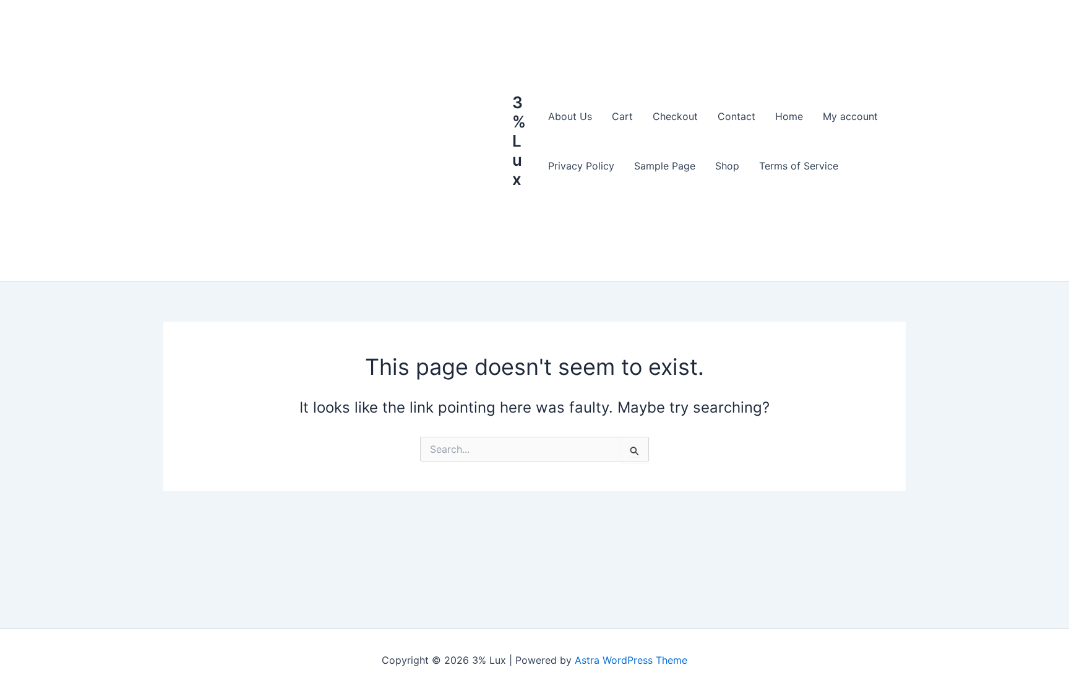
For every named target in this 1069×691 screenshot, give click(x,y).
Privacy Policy (581, 166)
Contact (736, 116)
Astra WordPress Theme (631, 660)
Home (789, 116)
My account (850, 116)
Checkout (675, 116)
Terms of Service (798, 166)
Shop (727, 166)
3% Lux (519, 141)
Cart (622, 116)
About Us (570, 116)
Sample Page (664, 166)
